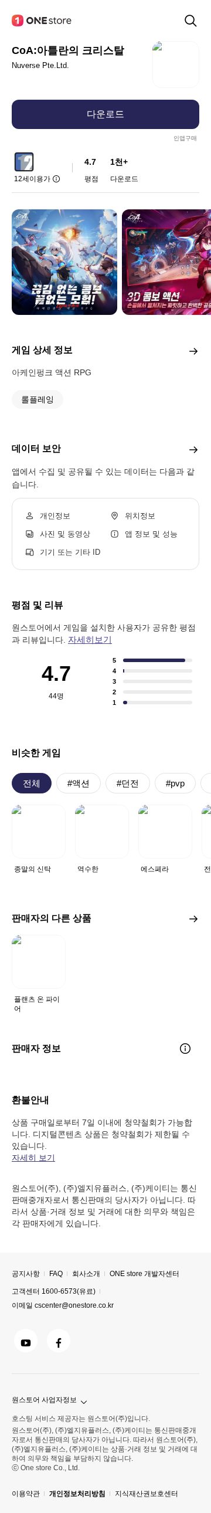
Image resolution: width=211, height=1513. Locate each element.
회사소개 (86, 1274)
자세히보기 (90, 639)
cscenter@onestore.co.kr (74, 1305)
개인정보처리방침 (77, 1494)
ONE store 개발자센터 (144, 1274)
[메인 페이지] (42, 20)
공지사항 (26, 1274)
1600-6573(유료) (69, 1291)
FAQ (56, 1274)
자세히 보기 (33, 1157)
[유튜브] (26, 1341)
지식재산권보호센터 (146, 1494)
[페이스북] (59, 1341)
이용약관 (26, 1494)
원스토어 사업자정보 (44, 1400)
